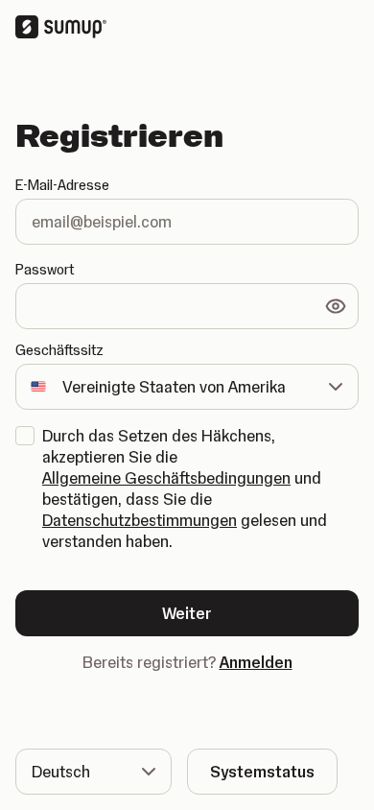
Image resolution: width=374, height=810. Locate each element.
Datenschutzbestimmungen (139, 520)
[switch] (335, 306)
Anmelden (256, 662)
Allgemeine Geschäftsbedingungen (166, 478)
